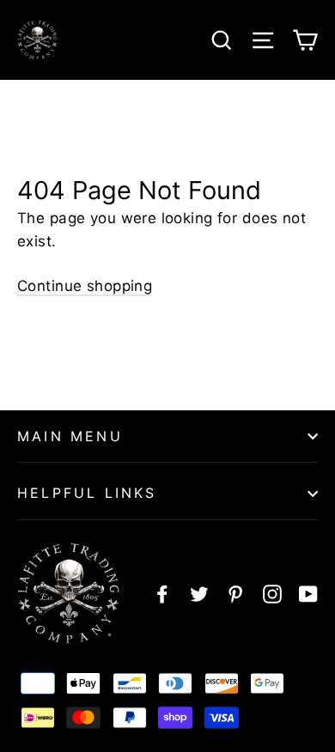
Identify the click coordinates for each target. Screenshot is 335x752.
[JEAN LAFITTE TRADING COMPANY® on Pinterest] (235, 593)
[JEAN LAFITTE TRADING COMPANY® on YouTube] (308, 593)
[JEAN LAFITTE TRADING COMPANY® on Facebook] (162, 593)
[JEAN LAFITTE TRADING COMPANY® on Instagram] (272, 593)
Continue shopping (84, 285)
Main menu (70, 436)
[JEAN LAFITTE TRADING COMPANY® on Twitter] (199, 593)
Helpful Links (87, 492)
